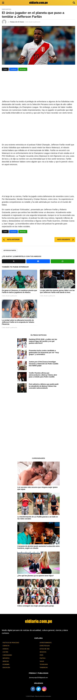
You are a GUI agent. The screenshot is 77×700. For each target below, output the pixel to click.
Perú (41, 655)
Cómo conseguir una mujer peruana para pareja (35, 606)
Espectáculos (45, 645)
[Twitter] (38, 689)
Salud (42, 661)
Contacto (6, 645)
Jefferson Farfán (9, 250)
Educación (6, 667)
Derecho (6, 661)
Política (42, 658)
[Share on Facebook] (38, 261)
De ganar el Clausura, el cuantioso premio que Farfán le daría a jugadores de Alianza (19, 291)
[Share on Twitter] (14, 261)
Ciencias (5, 649)
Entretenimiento (45, 642)
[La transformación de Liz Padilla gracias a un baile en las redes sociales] (38, 504)
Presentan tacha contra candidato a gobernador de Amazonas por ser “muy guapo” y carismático (44, 352)
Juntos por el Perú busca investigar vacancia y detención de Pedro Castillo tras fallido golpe (43, 364)
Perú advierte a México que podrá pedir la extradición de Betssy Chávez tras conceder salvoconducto (44, 386)
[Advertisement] (38, 86)
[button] (3, 3)
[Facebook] (33, 689)
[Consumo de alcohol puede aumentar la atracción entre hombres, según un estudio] (38, 533)
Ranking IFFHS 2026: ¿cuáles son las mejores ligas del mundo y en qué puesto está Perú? (43, 341)
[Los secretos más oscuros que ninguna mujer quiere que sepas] (38, 473)
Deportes (6, 9)
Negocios (43, 652)
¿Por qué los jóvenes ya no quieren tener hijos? (35, 576)
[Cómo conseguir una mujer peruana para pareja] (38, 591)
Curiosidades (7, 655)
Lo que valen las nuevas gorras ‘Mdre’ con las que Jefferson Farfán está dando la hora (57, 291)
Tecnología (44, 664)
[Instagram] (44, 689)
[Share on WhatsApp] (62, 261)
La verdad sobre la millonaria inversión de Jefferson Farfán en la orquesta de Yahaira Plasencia (18, 322)
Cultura (5, 652)
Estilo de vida (44, 649)
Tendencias (44, 667)
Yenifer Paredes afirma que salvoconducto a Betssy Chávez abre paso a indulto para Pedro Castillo (43, 375)
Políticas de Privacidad (11, 642)
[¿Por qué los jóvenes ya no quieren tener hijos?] (38, 563)
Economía (6, 664)
